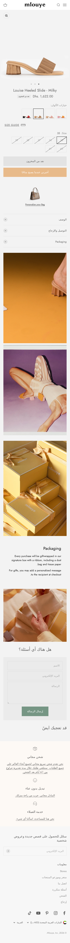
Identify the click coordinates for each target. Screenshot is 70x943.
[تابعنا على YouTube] (38, 913)
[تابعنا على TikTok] (29, 913)
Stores (63, 871)
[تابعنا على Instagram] (55, 913)
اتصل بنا (62, 883)
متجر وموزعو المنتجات (54, 877)
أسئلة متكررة (59, 889)
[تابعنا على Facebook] (64, 913)
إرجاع (64, 902)
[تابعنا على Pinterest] (47, 913)
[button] (35, 125)
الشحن (63, 896)
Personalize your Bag (35, 204)
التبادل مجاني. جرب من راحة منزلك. (35, 795)
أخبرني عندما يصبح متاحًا (35, 172)
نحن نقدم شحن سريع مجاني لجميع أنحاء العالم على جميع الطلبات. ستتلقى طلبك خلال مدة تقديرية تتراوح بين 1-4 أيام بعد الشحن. (35, 768)
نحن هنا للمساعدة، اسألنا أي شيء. (35, 819)
